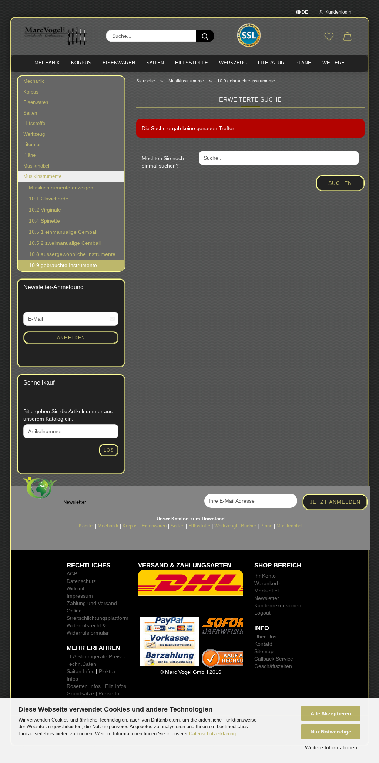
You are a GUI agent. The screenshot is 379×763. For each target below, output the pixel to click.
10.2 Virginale (45, 210)
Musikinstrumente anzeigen (61, 187)
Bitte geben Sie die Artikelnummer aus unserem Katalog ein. (68, 415)
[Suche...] (205, 36)
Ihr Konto (265, 576)
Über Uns (265, 636)
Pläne (29, 155)
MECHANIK (47, 62)
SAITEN (155, 62)
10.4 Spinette (44, 221)
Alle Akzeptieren (331, 713)
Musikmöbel (36, 166)
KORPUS (81, 62)
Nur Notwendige (331, 732)
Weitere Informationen (331, 747)
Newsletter (266, 598)
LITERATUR (271, 62)
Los (109, 450)
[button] (347, 37)
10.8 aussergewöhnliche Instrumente (72, 254)
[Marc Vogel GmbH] (56, 36)
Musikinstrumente (42, 176)
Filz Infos (115, 686)
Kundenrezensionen (277, 605)
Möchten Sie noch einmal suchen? (163, 162)
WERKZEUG (233, 62)
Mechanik (33, 81)
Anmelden (71, 337)
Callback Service (273, 659)
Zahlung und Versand (92, 603)
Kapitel (86, 526)
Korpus (30, 92)
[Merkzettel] (329, 37)
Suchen (340, 183)
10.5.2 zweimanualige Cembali (65, 243)
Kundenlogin (337, 12)
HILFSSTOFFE (191, 62)
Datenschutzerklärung (212, 733)
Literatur (32, 144)
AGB (72, 574)
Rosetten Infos (84, 686)
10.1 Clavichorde (48, 199)
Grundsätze (80, 693)
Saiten (30, 113)
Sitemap (264, 651)
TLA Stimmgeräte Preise (95, 656)
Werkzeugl (225, 526)
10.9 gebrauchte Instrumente (63, 265)
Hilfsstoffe (34, 123)
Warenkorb (267, 583)
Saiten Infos (80, 671)
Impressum (80, 596)
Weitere (333, 62)
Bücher (248, 526)
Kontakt (263, 644)
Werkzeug (34, 134)
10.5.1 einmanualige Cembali (63, 232)
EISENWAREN (119, 62)
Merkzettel (266, 591)
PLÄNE (303, 62)
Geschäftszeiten (273, 666)
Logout (262, 613)
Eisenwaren (35, 102)
